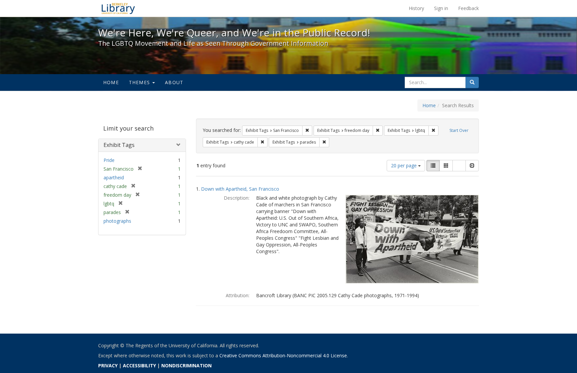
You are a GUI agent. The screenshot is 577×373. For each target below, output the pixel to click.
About (174, 82)
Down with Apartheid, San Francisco (240, 189)
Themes (140, 82)
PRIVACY (108, 365)
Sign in (441, 8)
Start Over (458, 130)
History (416, 8)
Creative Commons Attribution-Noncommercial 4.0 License (283, 355)
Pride (109, 160)
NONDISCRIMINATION (186, 365)
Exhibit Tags (119, 145)
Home (111, 82)
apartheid (114, 177)
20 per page (404, 165)
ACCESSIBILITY (139, 365)
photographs (117, 221)
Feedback (468, 8)
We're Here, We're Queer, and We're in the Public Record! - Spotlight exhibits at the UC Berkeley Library (118, 8)
